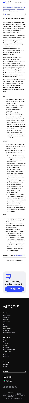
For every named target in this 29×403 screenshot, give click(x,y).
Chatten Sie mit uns (14, 289)
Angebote (6, 330)
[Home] (7, 2)
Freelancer (6, 356)
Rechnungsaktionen (13, 10)
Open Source (23, 394)
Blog (4, 340)
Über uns (5, 366)
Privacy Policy (5, 394)
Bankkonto (6, 319)
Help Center (18, 2)
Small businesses (6, 354)
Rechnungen (6, 315)
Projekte (5, 324)
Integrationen (6, 328)
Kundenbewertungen (6, 332)
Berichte (5, 326)
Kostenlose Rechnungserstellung (6, 348)
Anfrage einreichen (19, 255)
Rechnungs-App (6, 322)
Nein (18, 263)
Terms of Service (15, 394)
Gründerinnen (6, 351)
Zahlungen (6, 317)
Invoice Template (5, 342)
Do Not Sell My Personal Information (10, 394)
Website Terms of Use (19, 394)
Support (5, 345)
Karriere (5, 364)
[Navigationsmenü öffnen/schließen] (25, 2)
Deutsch (5, 371)
